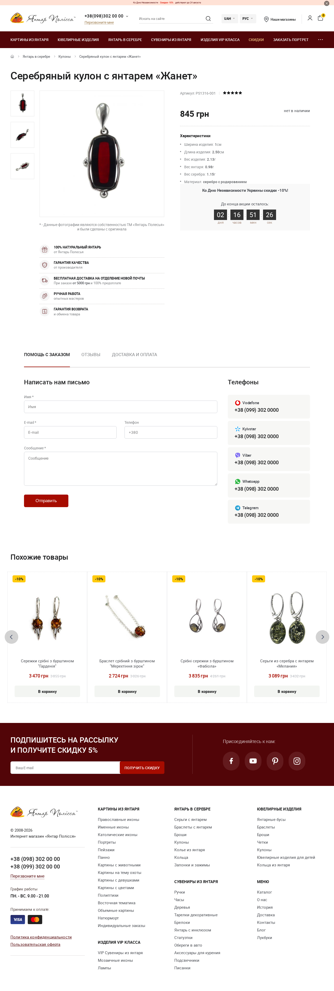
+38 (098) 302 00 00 (35, 858)
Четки (262, 842)
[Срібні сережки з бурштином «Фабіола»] (207, 619)
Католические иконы (118, 834)
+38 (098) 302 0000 (256, 436)
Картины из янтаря (29, 39)
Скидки (256, 39)
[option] (22, 103)
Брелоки (182, 922)
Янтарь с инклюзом (192, 929)
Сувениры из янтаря (171, 39)
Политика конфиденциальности (41, 937)
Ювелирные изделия (78, 39)
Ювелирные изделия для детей (286, 857)
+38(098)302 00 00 (104, 16)
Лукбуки (264, 937)
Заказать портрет (291, 39)
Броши (180, 834)
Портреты (107, 842)
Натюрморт (108, 917)
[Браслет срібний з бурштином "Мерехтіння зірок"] (127, 619)
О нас (262, 899)
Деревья (182, 907)
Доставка (266, 914)
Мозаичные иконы (115, 960)
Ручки (179, 892)
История (265, 907)
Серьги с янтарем (190, 819)
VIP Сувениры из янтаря (120, 952)
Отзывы (90, 354)
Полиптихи (108, 895)
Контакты (266, 922)
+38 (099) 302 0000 (256, 409)
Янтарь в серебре (125, 39)
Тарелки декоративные (196, 914)
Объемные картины (116, 910)
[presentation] (11, 637)
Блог (261, 929)
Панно (104, 857)
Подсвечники (186, 960)
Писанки (182, 967)
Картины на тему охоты (119, 872)
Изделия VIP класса (220, 39)
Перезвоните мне (99, 23)
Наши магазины (283, 19)
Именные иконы (113, 827)
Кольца (181, 857)
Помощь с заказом (47, 354)
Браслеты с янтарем (193, 827)
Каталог (264, 892)
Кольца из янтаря (273, 864)
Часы (179, 899)
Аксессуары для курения (197, 952)
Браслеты (266, 827)
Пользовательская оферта (35, 944)
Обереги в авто (188, 945)
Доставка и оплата (134, 354)
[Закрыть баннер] (326, 3)
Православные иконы (118, 819)
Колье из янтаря (189, 849)
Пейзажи (106, 849)
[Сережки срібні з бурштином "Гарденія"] (47, 619)
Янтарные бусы (271, 819)
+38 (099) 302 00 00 (35, 866)
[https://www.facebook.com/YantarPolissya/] (231, 761)
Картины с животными (119, 864)
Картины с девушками (118, 880)
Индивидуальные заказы (121, 925)
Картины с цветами (116, 887)
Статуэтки (183, 937)
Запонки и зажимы (192, 864)
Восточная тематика (116, 902)
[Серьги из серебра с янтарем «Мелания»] (287, 619)
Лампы (104, 967)
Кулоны (64, 56)
